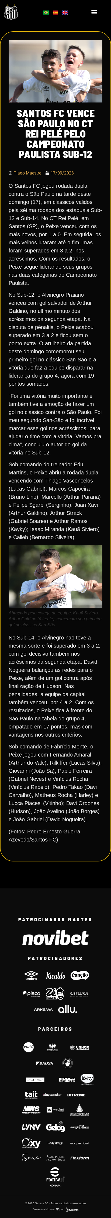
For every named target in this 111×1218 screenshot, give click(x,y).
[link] (18, 12)
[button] (94, 12)
